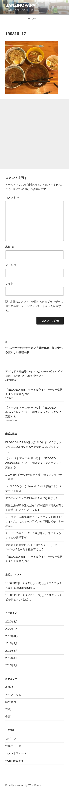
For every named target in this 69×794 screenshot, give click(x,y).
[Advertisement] (34, 134)
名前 (9, 246)
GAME (9, 687)
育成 (8, 709)
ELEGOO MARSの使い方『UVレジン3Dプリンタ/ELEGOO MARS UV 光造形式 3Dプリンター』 (33, 447)
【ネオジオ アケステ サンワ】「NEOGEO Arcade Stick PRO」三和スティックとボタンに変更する (33, 412)
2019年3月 (11, 665)
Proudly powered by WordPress (23, 785)
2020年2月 (11, 628)
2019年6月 (11, 650)
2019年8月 (11, 643)
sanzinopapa (24, 587)
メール (11, 265)
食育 (8, 716)
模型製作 (10, 702)
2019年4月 (11, 658)
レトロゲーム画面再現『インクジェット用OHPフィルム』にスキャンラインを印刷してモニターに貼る (34, 521)
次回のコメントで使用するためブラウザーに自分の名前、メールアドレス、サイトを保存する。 (34, 306)
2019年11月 (12, 636)
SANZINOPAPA (20, 5)
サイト (9, 283)
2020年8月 (11, 621)
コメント (12, 197)
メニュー (36, 19)
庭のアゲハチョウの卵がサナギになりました (31, 498)
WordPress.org (14, 760)
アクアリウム (13, 694)
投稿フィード (13, 746)
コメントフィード (16, 753)
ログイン (10, 738)
